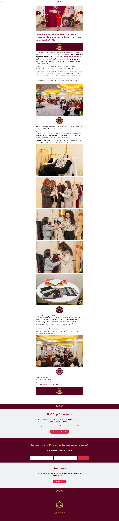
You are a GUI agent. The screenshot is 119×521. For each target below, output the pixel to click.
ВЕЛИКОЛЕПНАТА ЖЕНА (44, 379)
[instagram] (59, 406)
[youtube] (62, 406)
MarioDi (63, 514)
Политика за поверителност (63, 497)
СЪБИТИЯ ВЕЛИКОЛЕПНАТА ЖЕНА (47, 384)
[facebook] (57, 406)
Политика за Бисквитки (76, 497)
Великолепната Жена (71, 56)
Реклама (46, 497)
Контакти (40, 497)
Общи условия (53, 497)
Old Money (62, 127)
